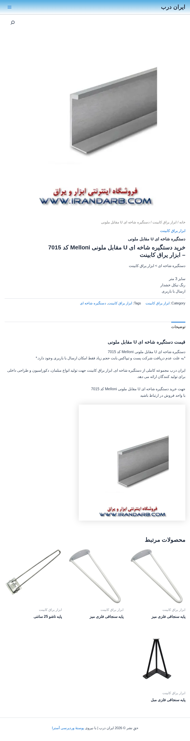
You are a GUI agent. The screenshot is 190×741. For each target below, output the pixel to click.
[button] (12, 23)
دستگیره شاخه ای (93, 303)
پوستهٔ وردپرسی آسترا (68, 728)
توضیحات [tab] (178, 327)
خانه (182, 222)
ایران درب (173, 7)
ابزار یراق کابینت (164, 222)
